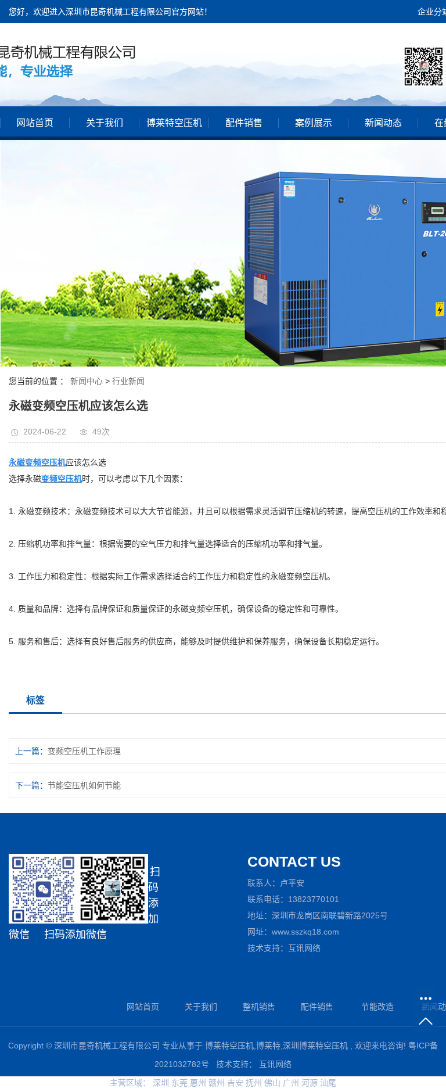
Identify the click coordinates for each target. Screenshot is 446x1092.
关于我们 (104, 123)
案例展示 (313, 123)
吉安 (236, 1082)
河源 (310, 1082)
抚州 (255, 1082)
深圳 (162, 1082)
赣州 (217, 1082)
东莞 (180, 1082)
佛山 (273, 1082)
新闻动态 (383, 123)
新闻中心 (86, 381)
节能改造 (377, 1006)
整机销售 (259, 1006)
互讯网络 (304, 948)
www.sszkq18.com (305, 931)
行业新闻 (128, 381)
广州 (292, 1082)
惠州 (199, 1082)
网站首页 (34, 123)
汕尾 (328, 1082)
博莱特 (268, 1045)
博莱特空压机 (174, 123)
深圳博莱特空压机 (315, 1045)
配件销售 (243, 123)
